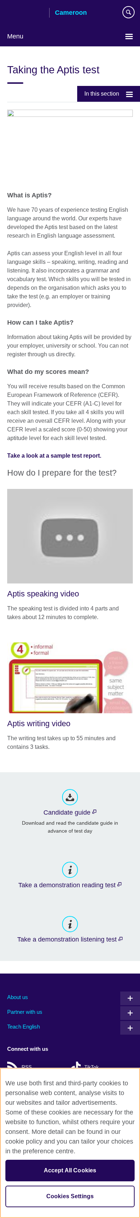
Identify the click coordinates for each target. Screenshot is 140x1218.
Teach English (23, 1027)
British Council (25, 13)
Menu (15, 36)
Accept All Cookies (70, 1170)
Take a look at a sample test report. (54, 456)
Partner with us (24, 1012)
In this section (101, 94)
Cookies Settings (70, 1196)
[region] (70, 1143)
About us (17, 997)
